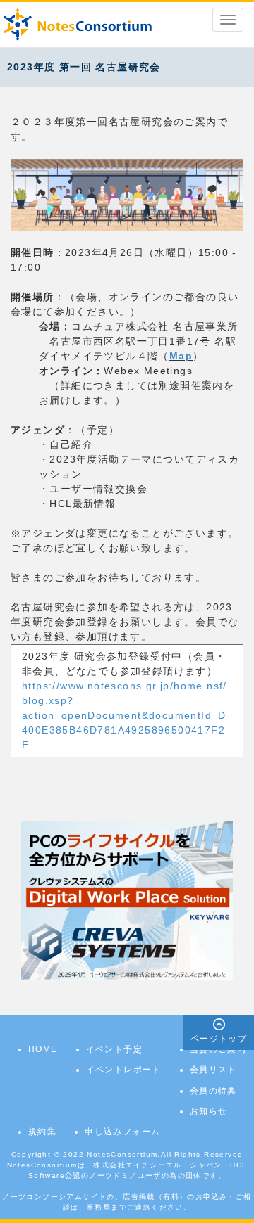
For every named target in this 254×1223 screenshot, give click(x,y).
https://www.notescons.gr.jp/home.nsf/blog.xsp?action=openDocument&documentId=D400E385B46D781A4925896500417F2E (124, 715)
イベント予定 (114, 1049)
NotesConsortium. (123, 1154)
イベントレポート (124, 1070)
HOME (43, 1049)
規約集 (42, 1131)
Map (181, 355)
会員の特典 (213, 1091)
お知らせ (209, 1111)
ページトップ (218, 1039)
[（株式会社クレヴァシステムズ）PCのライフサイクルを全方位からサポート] (127, 899)
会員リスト (213, 1070)
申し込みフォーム (122, 1131)
